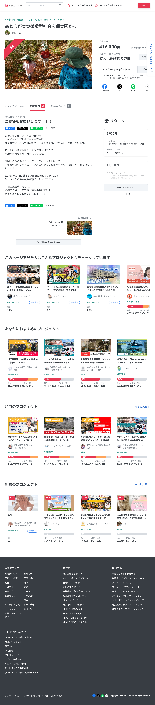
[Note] (146, 86)
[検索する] (60, 5)
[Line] (133, 86)
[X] (119, 86)
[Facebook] (104, 86)
